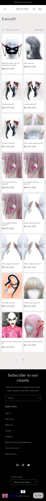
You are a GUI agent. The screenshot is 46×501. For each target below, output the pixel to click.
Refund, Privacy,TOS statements (18, 442)
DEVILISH (26, 496)
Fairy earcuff (29, 63)
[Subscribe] (38, 398)
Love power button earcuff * (31, 183)
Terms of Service (12, 448)
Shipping (9, 437)
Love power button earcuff (9, 183)
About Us (9, 425)
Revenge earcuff (8, 303)
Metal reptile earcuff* (10, 264)
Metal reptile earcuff (32, 223)
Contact (8, 431)
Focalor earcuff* (30, 104)
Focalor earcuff (8, 104)
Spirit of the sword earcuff (12, 343)
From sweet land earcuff (33, 143)
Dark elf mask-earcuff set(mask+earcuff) (11, 64)
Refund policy (11, 454)
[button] (5, 9)
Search (8, 413)
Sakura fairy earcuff (32, 303)
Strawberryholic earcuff (33, 342)
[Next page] (30, 360)
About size (9, 419)
